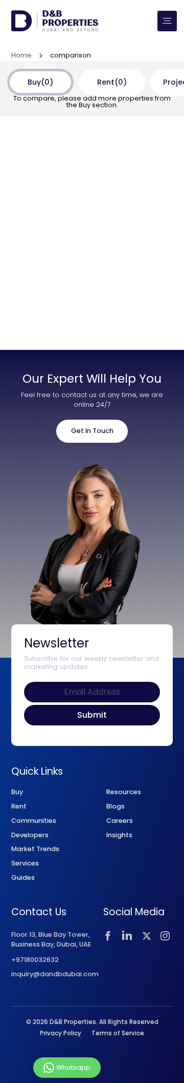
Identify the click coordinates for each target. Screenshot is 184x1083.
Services (25, 863)
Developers (30, 835)
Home (21, 56)
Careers (119, 820)
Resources (123, 791)
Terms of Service (117, 1033)
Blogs (115, 806)
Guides (23, 877)
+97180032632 (35, 960)
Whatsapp (73, 1066)
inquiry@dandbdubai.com (55, 974)
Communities (33, 820)
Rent (19, 806)
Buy (17, 791)
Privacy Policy (60, 1033)
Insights (119, 835)
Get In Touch (92, 430)
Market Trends (35, 848)
